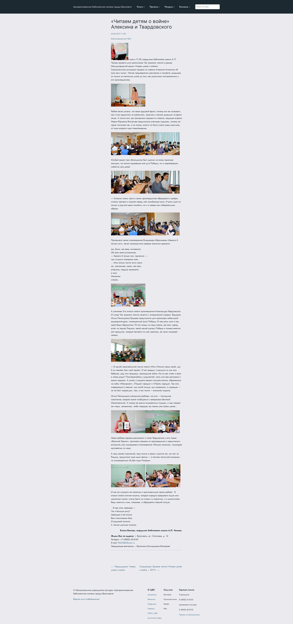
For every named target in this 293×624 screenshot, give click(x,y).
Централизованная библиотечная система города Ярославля (102, 6)
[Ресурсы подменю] (174, 7)
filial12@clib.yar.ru (126, 542)
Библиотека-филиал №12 (121, 38)
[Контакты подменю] (189, 7)
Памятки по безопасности (189, 614)
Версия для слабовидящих (86, 599)
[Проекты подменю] (159, 7)
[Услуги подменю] (144, 7)
